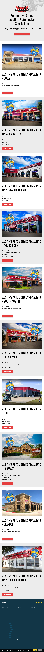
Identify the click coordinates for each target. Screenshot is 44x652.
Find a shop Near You (22, 33)
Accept (35, 650)
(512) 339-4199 (5, 194)
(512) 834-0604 (5, 139)
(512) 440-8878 (5, 306)
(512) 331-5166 (5, 585)
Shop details (8, 92)
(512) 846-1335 (5, 417)
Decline (40, 650)
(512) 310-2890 (5, 250)
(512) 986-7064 (5, 529)
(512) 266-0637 (5, 473)
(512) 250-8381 (5, 362)
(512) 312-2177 (5, 83)
